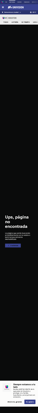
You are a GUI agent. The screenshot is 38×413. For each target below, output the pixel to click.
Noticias (12, 2)
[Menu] (2, 7)
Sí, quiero (30, 402)
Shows (19, 2)
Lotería (15, 22)
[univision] (15, 7)
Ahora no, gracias (14, 402)
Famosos (26, 2)
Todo (5, 22)
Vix (6, 2)
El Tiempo (26, 22)
